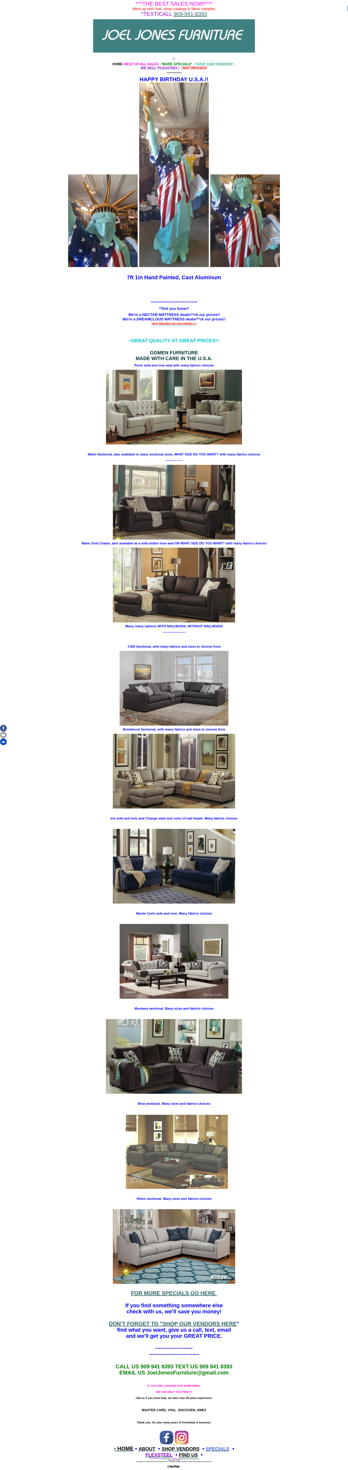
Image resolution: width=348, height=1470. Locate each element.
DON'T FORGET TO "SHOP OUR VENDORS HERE (173, 1324)
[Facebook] (3, 728)
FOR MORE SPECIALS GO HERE (174, 1293)
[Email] (3, 735)
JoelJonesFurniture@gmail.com (188, 1458)
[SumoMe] (3, 741)
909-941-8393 (190, 14)
